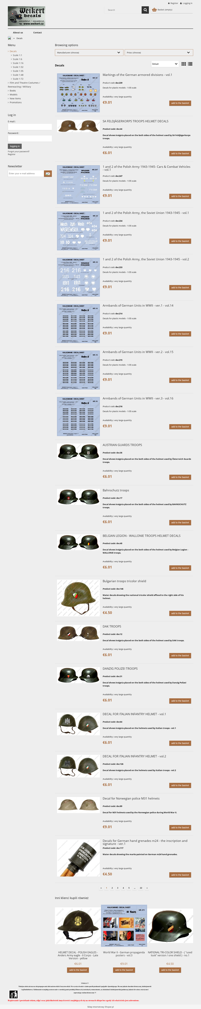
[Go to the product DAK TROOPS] (78, 633)
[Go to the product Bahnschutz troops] (78, 497)
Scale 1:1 (17, 55)
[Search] (145, 10)
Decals (13, 51)
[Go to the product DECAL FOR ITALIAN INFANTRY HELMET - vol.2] (78, 766)
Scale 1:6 (17, 59)
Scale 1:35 (18, 70)
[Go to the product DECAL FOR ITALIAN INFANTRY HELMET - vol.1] (78, 724)
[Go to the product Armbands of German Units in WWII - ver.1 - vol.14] (78, 323)
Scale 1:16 (18, 63)
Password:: (13, 133)
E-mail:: (12, 121)
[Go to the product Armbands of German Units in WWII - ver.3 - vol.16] (78, 416)
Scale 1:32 (18, 66)
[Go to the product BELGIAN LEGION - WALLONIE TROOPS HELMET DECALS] (78, 542)
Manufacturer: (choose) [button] (68, 52)
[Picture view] (184, 64)
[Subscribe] (48, 173)
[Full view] (190, 64)
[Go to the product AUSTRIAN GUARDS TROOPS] (78, 452)
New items (15, 98)
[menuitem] (18, 32)
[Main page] (26, 16)
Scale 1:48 (18, 74)
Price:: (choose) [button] (134, 52)
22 (141, 887)
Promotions (16, 102)
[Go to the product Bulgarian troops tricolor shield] (78, 598)
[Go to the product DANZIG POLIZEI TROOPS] (78, 675)
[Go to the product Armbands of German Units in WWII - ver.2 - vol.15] (78, 370)
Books (13, 90)
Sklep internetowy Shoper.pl (100, 1006)
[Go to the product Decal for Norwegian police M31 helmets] (78, 805)
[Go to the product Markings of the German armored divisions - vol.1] (78, 92)
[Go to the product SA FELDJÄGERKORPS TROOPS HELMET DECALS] (78, 126)
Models (13, 94)
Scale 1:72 (18, 78)
